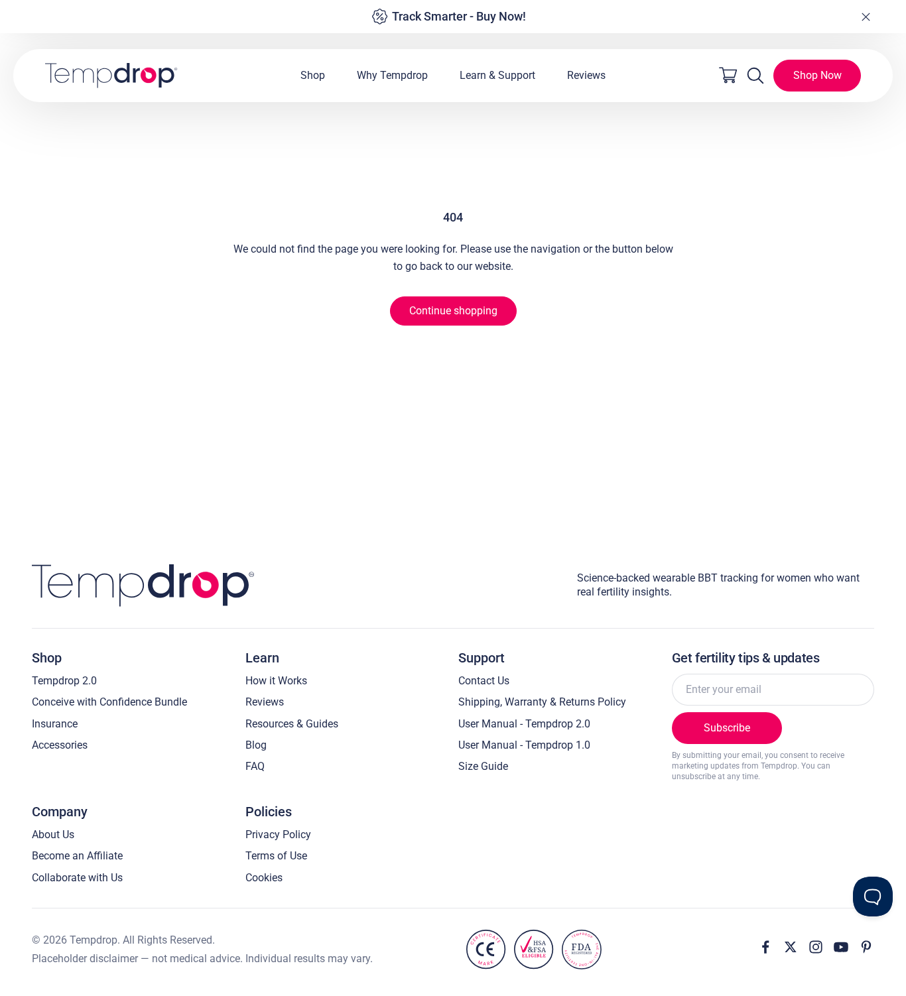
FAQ (255, 766)
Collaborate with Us (77, 877)
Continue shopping (453, 310)
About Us (53, 834)
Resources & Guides (291, 723)
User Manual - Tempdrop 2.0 (524, 723)
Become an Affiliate (77, 855)
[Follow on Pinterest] (866, 947)
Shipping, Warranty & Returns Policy (542, 702)
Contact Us (483, 680)
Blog (256, 745)
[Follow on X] (791, 947)
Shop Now (817, 75)
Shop (312, 75)
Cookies (264, 877)
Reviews (586, 75)
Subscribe (727, 727)
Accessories (60, 745)
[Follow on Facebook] (765, 947)
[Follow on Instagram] (816, 947)
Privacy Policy (278, 834)
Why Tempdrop (392, 75)
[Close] (865, 16)
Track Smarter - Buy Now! (459, 16)
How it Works (276, 680)
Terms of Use (276, 855)
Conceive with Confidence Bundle (109, 702)
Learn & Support (497, 75)
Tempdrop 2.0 (64, 680)
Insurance (55, 723)
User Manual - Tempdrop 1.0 (524, 745)
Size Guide (483, 766)
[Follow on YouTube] (841, 947)
